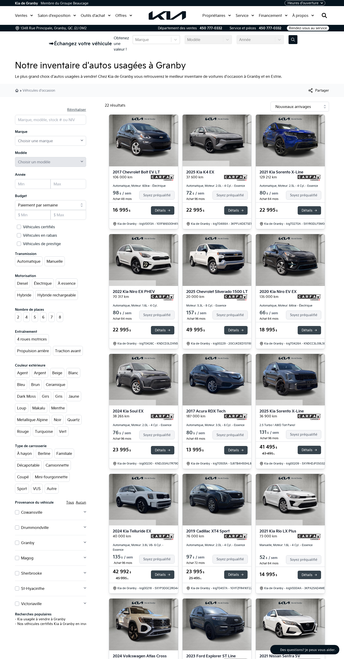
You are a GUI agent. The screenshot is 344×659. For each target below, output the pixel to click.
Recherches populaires (33, 614)
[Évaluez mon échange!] (293, 39)
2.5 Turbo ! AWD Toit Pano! (277, 425)
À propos (300, 15)
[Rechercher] (324, 15)
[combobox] (135, 39)
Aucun (81, 502)
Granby (27, 542)
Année (20, 174)
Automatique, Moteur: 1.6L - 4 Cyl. (135, 305)
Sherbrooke (31, 573)
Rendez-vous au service (308, 28)
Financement (270, 15)
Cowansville (31, 512)
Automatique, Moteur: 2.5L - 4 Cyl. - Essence (289, 186)
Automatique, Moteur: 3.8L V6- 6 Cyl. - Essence (138, 547)
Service (242, 15)
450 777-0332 (211, 28)
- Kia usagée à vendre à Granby (40, 619)
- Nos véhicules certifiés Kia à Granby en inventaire (56, 624)
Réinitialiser (76, 109)
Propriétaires (213, 15)
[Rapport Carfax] (162, 178)
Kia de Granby (26, 3)
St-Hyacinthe (32, 588)
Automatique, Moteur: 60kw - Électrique (139, 186)
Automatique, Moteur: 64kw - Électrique (286, 305)
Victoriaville (31, 603)
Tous (70, 502)
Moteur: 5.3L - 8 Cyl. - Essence (206, 305)
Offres (121, 15)
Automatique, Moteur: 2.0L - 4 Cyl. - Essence (215, 186)
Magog (27, 558)
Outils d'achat (93, 15)
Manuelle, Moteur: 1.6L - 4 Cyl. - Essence (286, 545)
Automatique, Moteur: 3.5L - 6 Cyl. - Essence (215, 425)
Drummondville (35, 527)
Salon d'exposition (54, 15)
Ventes (21, 15)
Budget (21, 196)
